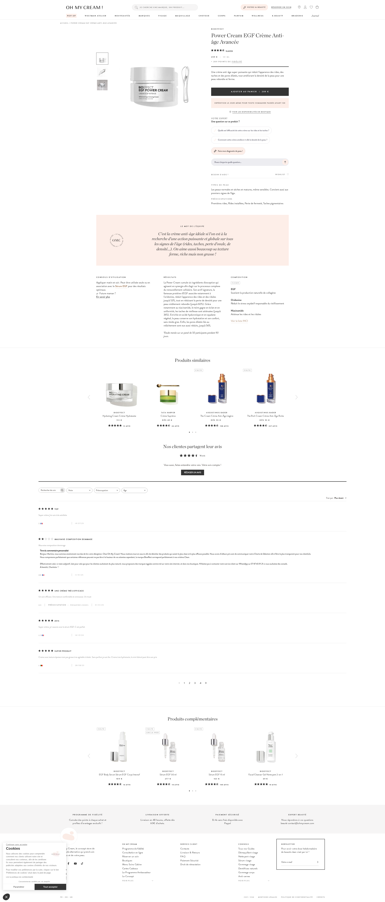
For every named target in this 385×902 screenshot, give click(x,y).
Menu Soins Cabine (132, 864)
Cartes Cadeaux (130, 868)
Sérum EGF (121, 286)
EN (66, 897)
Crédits (321, 897)
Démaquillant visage (248, 852)
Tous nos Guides (246, 848)
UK (71, 897)
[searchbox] (49, 490)
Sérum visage (244, 860)
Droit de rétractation (190, 864)
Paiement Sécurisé (189, 860)
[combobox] (79, 490)
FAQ (182, 856)
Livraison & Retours (190, 852)
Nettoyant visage (246, 856)
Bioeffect (217, 29)
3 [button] (195, 432)
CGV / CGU (249, 897)
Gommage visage (246, 864)
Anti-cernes (244, 876)
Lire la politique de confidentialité (19, 877)
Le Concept (128, 876)
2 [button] (192, 432)
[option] (102, 59)
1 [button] (189, 432)
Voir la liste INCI (239, 321)
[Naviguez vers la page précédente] (179, 683)
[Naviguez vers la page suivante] (206, 683)
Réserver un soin (281, 7)
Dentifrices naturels (247, 868)
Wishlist (280, 174)
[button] (6, 896)
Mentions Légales (267, 897)
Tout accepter (50, 887)
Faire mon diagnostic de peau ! (230, 151)
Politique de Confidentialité (297, 897)
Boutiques (127, 860)
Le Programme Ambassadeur (136, 872)
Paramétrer (18, 887)
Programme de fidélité (133, 848)
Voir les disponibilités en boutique (251, 112)
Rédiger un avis (192, 472)
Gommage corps (246, 872)
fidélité (237, 61)
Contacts (184, 848)
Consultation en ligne (132, 852)
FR (61, 897)
